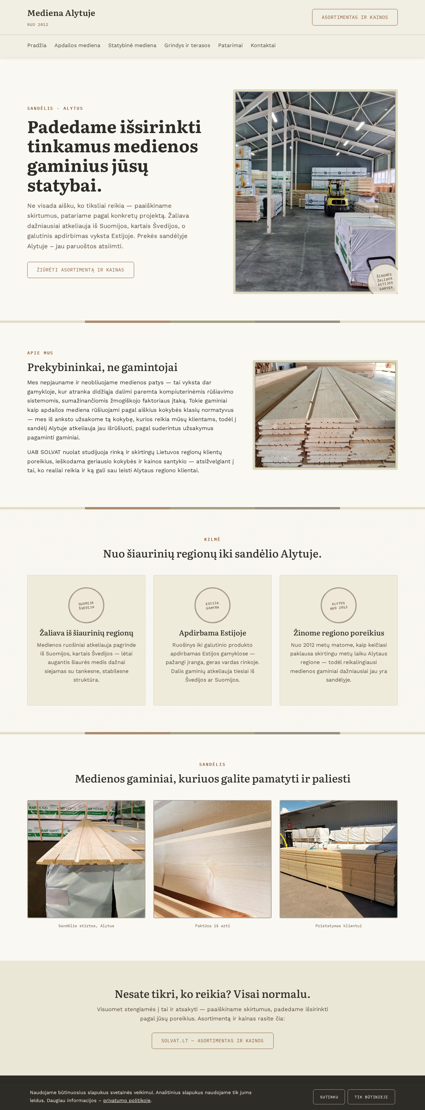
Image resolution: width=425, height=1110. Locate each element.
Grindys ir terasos (187, 45)
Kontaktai (263, 45)
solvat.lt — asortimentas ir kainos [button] (212, 1041)
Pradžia (36, 45)
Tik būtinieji (371, 1096)
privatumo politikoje (126, 1100)
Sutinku (329, 1096)
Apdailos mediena (77, 45)
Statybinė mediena (132, 45)
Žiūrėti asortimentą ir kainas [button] (81, 270)
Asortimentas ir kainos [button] (355, 17)
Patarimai (230, 45)
